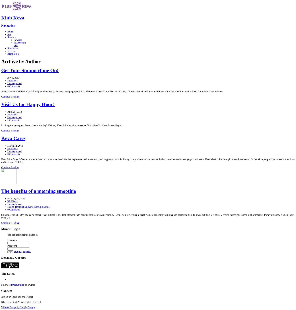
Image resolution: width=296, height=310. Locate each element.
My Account (20, 42)
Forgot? (17, 251)
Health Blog (21, 207)
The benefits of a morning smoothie (38, 191)
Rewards (11, 37)
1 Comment (13, 120)
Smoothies (12, 48)
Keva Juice (33, 207)
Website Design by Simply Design (18, 307)
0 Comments (13, 86)
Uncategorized (14, 83)
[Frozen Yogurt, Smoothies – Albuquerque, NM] (16, 10)
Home (10, 31)
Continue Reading (10, 96)
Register (27, 251)
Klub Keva (12, 18)
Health (10, 207)
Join (9, 34)
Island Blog (13, 53)
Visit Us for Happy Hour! (28, 104)
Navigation (8, 25)
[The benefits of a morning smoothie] (9, 183)
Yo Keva (11, 51)
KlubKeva (12, 80)
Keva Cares (13, 138)
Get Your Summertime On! (30, 70)
